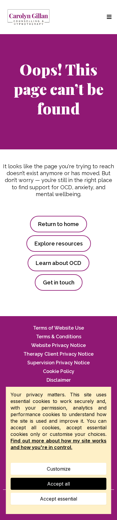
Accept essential (58, 499)
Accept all (58, 484)
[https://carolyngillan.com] (28, 17)
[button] (108, 17)
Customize (58, 469)
